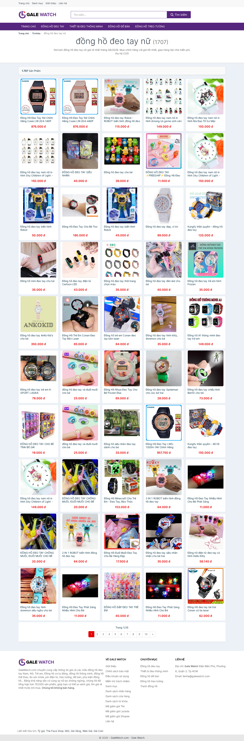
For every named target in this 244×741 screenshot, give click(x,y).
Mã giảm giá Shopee (118, 716)
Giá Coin (98, 730)
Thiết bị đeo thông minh (86, 26)
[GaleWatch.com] (37, 14)
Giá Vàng (76, 730)
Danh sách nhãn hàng (118, 691)
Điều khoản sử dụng (117, 676)
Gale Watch (138, 737)
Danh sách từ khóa (117, 701)
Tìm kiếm (180, 14)
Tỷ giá (41, 730)
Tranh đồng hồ (148, 686)
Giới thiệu (51, 3)
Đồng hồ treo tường (150, 26)
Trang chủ (23, 3)
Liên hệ (63, 3)
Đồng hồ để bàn (119, 26)
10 (146, 634)
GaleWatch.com (120, 737)
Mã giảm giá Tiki (115, 706)
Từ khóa (36, 33)
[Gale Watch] (36, 662)
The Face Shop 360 (57, 730)
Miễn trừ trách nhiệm (118, 681)
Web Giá (87, 730)
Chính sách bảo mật (117, 671)
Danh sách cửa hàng (118, 696)
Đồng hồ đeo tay (52, 26)
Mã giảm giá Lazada (117, 711)
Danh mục (37, 3)
